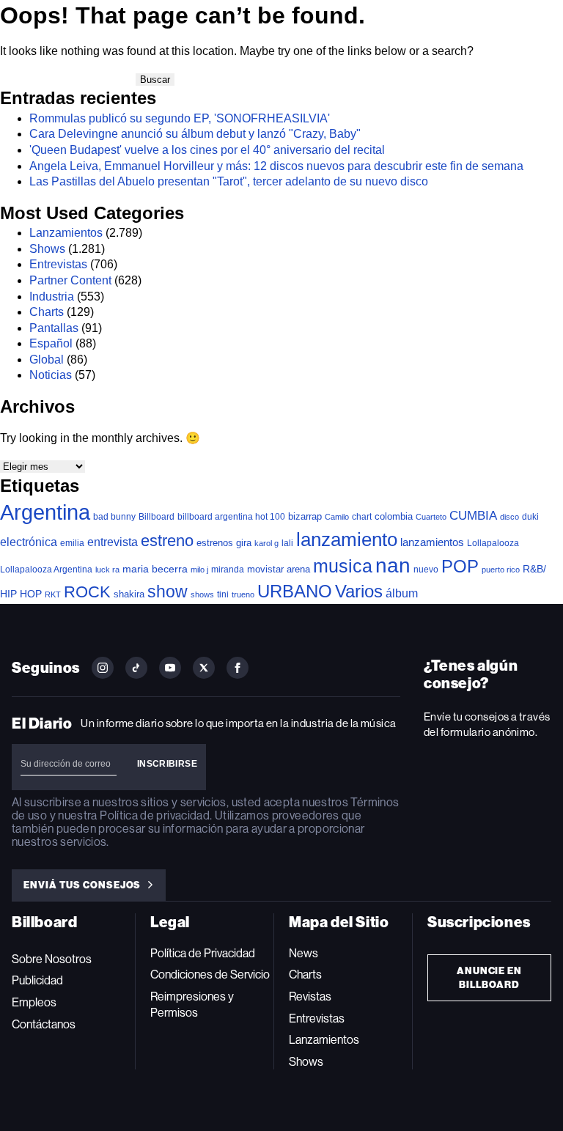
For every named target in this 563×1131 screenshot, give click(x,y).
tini (223, 594)
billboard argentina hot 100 (231, 516)
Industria (51, 296)
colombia (394, 516)
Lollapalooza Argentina (46, 569)
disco (509, 516)
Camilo (337, 516)
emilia (72, 543)
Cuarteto (431, 516)
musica (342, 566)
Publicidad (37, 980)
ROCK (87, 592)
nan (393, 565)
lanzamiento (346, 539)
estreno (167, 540)
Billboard (156, 516)
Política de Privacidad (202, 953)
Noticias (50, 375)
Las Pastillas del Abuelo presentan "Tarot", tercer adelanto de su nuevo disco (228, 181)
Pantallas (53, 328)
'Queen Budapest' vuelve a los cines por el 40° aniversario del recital (207, 150)
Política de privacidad (155, 815)
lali (287, 543)
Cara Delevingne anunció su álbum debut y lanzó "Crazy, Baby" (195, 134)
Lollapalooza (493, 543)
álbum (402, 593)
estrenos (214, 542)
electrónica (28, 541)
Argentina (45, 512)
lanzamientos (432, 542)
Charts (46, 312)
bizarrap (305, 516)
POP (460, 566)
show (167, 591)
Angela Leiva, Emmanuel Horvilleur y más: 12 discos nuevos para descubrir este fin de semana (276, 166)
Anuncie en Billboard (490, 977)
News (303, 953)
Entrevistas (58, 264)
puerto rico (501, 569)
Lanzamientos (66, 232)
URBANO (294, 591)
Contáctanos (44, 1024)
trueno (243, 594)
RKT (53, 594)
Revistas (310, 996)
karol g (266, 543)
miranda (227, 569)
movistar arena (278, 569)
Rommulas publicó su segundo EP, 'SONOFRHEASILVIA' (179, 118)
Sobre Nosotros (52, 959)
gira (243, 542)
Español (51, 343)
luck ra (107, 569)
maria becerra (155, 569)
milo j (199, 569)
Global (46, 359)
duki (530, 517)
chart (362, 516)
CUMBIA (473, 516)
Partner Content (70, 280)
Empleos (34, 1002)
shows (202, 594)
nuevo (425, 569)
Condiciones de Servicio (210, 974)
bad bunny (114, 517)
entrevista (112, 541)
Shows (47, 249)
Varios (359, 591)
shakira (129, 594)
